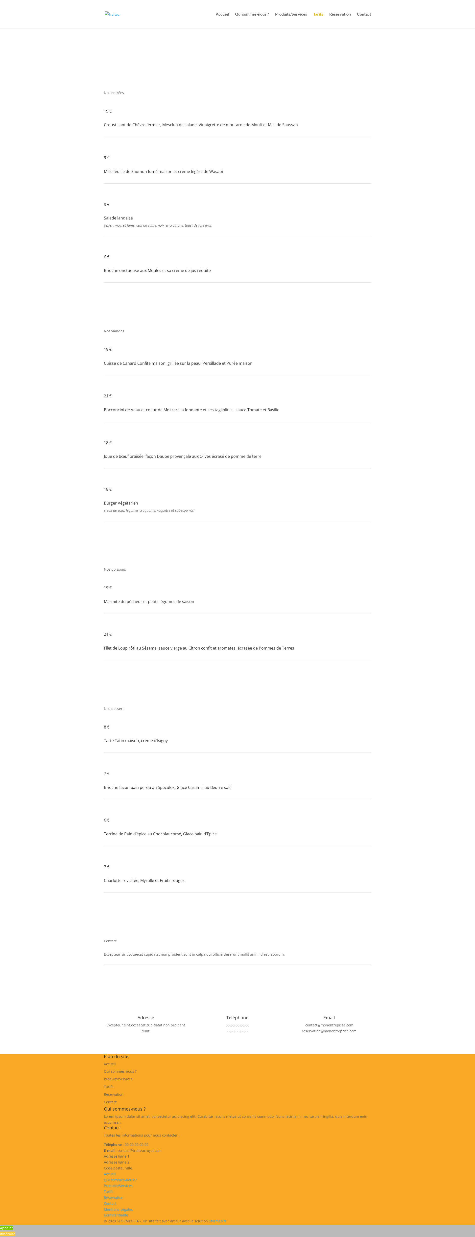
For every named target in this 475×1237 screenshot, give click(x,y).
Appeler (6, 1228)
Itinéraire (7, 1234)
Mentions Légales (118, 1209)
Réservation (340, 14)
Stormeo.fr (217, 1221)
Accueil (222, 14)
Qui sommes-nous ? (252, 14)
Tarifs (318, 14)
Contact (364, 14)
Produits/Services (291, 14)
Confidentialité (116, 1215)
